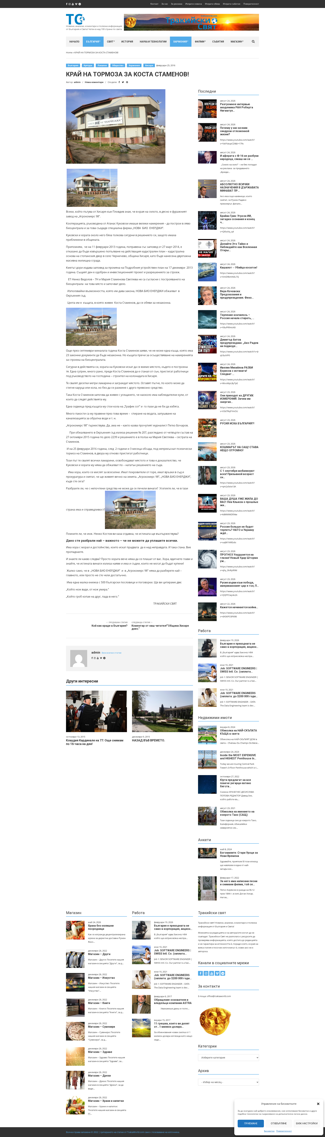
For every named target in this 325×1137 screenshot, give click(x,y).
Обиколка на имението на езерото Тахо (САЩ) (237, 813)
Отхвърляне (279, 1123)
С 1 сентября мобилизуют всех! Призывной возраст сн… (237, 474)
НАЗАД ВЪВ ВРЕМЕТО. (148, 740)
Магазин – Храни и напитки (106, 1100)
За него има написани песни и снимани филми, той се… (238, 883)
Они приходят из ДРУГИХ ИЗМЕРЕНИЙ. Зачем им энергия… (236, 399)
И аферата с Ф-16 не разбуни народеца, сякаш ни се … (239, 157)
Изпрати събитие (231, 3)
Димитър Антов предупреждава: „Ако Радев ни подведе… (239, 343)
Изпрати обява (212, 3)
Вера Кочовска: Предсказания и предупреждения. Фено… (237, 294)
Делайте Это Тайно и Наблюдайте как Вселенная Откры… (238, 247)
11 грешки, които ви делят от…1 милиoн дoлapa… (172, 1025)
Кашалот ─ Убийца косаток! (238, 267)
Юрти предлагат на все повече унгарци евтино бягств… (235, 783)
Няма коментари (94, 82)
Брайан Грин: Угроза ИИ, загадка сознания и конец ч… (237, 219)
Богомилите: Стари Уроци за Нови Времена (239, 854)
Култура (88, 65)
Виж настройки (307, 1123)
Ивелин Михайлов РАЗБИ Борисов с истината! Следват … (236, 371)
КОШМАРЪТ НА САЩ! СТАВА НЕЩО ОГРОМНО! (239, 449)
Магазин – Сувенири (101, 1026)
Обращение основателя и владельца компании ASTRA (173, 1001)
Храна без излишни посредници (101, 927)
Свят (110, 41)
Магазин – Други (99, 954)
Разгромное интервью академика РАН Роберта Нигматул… (236, 107)
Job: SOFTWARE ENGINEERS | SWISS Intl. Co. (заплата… (238, 670)
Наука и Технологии (153, 41)
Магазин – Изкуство (101, 977)
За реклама (176, 3)
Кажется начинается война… (239, 607)
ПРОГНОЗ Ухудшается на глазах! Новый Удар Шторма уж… (239, 558)
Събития (218, 41)
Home (69, 52)
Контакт (154, 3)
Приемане (250, 1123)
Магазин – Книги (99, 1003)
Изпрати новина (193, 3)
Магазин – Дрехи (99, 1075)
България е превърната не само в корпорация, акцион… (239, 645)
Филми (199, 41)
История (127, 41)
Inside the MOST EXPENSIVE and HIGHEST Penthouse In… (238, 757)
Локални (102, 65)
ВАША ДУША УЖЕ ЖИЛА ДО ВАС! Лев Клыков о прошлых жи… (239, 502)
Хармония (180, 41)
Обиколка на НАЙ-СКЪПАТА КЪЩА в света (238, 732)
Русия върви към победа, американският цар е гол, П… (239, 584)
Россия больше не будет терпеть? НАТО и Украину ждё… (237, 530)
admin (77, 82)
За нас (164, 3)
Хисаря (149, 65)
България (92, 41)
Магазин (236, 41)
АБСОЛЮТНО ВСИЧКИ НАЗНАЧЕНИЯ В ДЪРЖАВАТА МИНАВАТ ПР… (239, 187)
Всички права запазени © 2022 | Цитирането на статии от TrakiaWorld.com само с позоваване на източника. (123, 1132)
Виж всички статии (111, 653)
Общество (117, 65)
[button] (318, 1104)
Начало (74, 41)
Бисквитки (269, 1131)
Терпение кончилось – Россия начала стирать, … (237, 316)
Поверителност (284, 1131)
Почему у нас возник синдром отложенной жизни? (234, 131)
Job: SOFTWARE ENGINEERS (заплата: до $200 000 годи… (239, 694)
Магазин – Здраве (100, 1052)
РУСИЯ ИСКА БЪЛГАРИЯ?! (237, 423)
